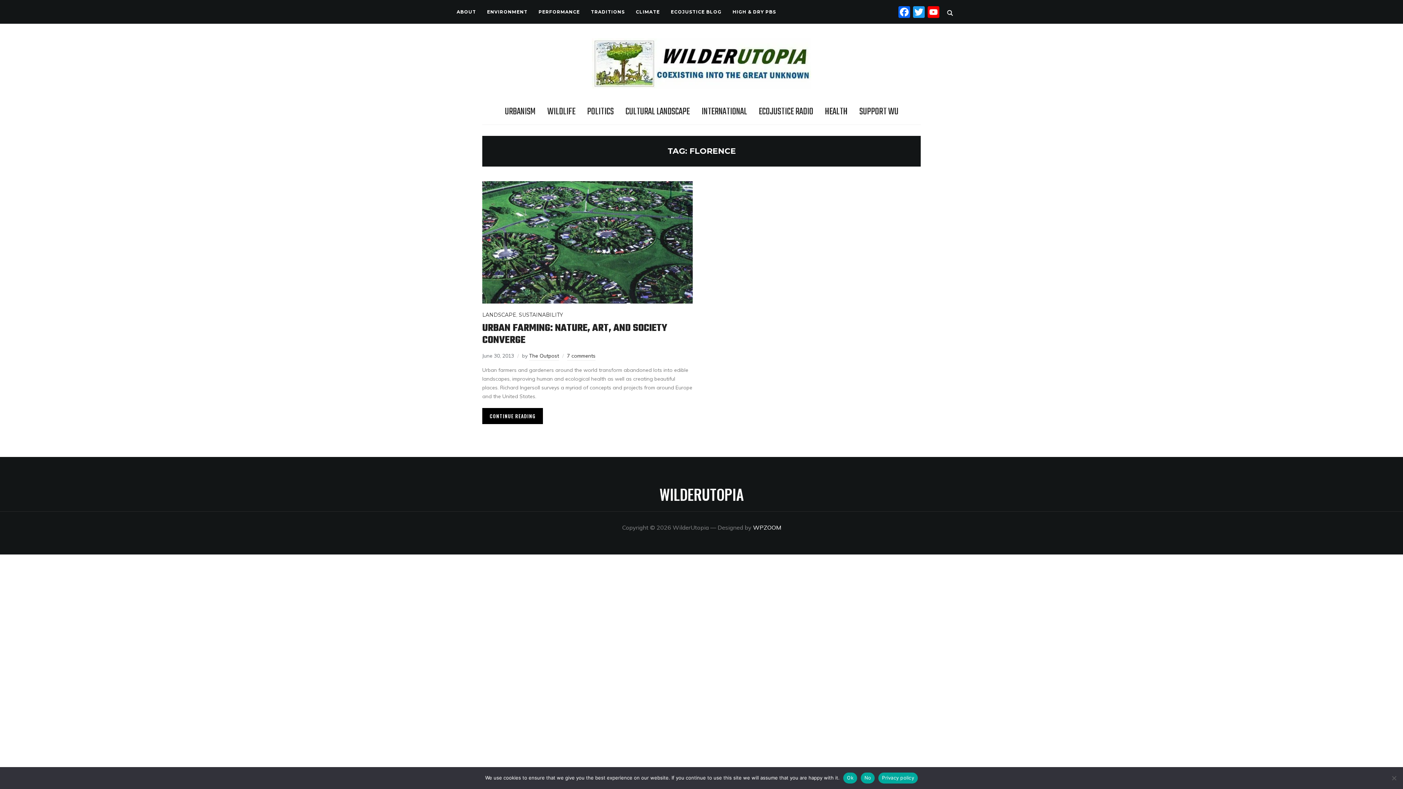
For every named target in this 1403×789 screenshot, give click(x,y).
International (724, 111)
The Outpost (544, 355)
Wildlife (561, 111)
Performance (559, 12)
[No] (1394, 778)
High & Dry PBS (754, 12)
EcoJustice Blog (696, 12)
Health (836, 111)
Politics (600, 111)
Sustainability (541, 315)
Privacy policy (898, 778)
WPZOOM (767, 527)
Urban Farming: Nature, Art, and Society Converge (574, 334)
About (466, 12)
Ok (850, 778)
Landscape (499, 315)
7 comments (581, 355)
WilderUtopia (701, 494)
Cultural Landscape (658, 111)
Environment (507, 12)
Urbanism (520, 111)
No (867, 778)
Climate (648, 12)
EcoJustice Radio (786, 111)
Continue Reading (513, 416)
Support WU (878, 111)
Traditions (608, 12)
